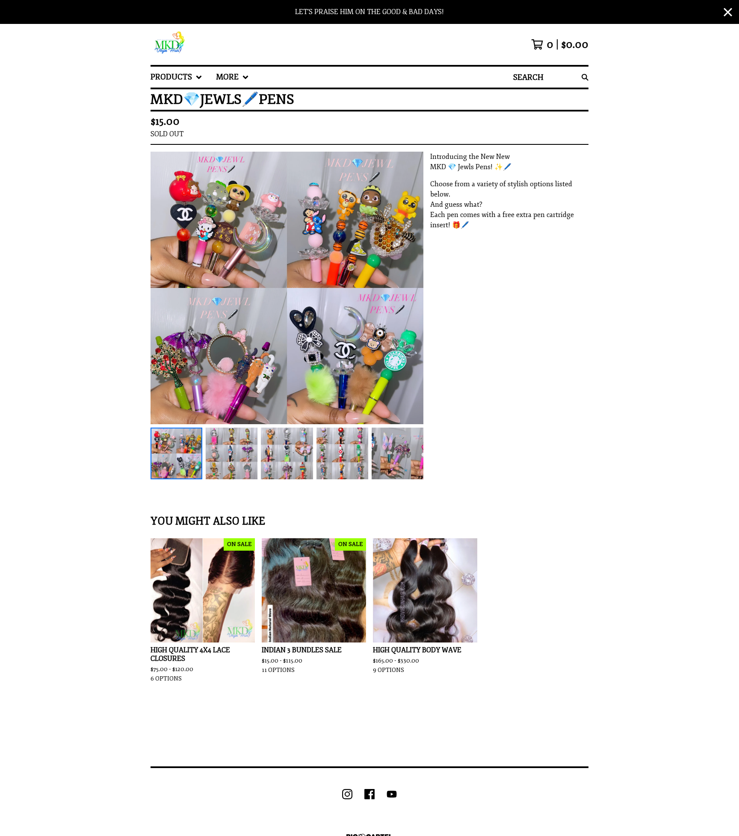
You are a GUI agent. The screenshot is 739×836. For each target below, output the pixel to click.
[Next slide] (411, 288)
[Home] (168, 44)
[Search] (585, 77)
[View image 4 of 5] (342, 453)
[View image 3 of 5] (287, 453)
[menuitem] (176, 77)
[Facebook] (369, 794)
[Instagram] (347, 794)
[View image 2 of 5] (231, 453)
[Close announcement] (728, 12)
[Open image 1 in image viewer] (287, 288)
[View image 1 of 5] (176, 453)
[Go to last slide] (162, 288)
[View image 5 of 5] (397, 453)
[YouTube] (392, 794)
